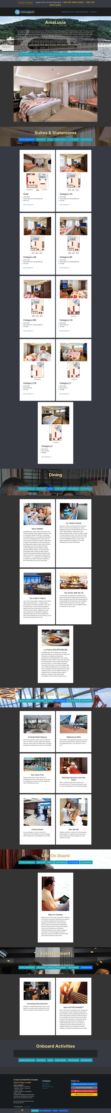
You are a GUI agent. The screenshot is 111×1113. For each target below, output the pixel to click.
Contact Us (93, 11)
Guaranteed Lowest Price (67, 11)
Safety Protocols (64, 1110)
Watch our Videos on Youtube (85, 1091)
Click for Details (27, 1106)
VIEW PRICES (35, 1110)
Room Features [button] (27, 204)
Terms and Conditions (47, 1086)
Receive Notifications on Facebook (85, 1084)
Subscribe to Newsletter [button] (25, 2)
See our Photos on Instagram (84, 1087)
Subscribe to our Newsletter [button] (85, 1094)
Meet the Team (46, 1085)
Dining (50, 54)
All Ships (55, 1110)
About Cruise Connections (81, 11)
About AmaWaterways (45, 1110)
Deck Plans (41, 54)
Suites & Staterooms (27, 54)
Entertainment (86, 54)
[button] (20, 94)
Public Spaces (61, 54)
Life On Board (73, 54)
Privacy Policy (45, 1083)
